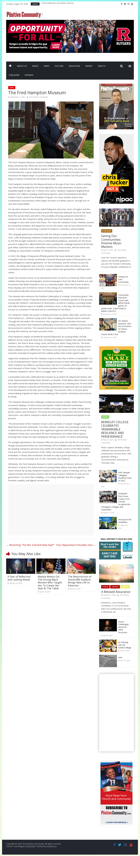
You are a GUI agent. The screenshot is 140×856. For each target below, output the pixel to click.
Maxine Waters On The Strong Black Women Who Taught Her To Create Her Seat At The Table (50, 582)
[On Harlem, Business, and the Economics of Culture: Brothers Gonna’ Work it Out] (108, 319)
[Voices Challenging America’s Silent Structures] (108, 620)
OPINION (29, 75)
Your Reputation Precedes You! (76, 545)
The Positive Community (38, 97)
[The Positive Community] (10, 66)
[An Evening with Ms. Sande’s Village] (108, 641)
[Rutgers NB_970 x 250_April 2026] (70, 21)
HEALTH (101, 66)
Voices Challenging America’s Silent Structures (123, 627)
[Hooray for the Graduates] (108, 518)
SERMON (125, 587)
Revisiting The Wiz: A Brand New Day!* (30, 545)
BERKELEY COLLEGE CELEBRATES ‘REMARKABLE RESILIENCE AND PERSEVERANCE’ (115, 429)
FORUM (105, 587)
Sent (120, 657)
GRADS (105, 417)
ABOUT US (22, 66)
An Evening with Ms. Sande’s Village (124, 645)
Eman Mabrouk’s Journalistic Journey (57, 4)
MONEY (88, 66)
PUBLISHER (14, 75)
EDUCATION (74, 66)
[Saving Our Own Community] (108, 275)
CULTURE (59, 66)
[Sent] (108, 656)
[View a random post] (130, 66)
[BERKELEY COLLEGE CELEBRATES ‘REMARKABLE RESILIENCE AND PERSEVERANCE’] (116, 396)
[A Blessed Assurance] (116, 565)
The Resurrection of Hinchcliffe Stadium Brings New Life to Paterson (79, 581)
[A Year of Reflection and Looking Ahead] (20, 560)
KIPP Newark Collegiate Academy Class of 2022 (125, 476)
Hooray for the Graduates (124, 521)
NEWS (46, 66)
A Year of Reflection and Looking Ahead (19, 578)
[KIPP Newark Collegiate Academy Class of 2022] (108, 471)
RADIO (35, 66)
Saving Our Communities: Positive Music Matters (111, 241)
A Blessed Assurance (115, 592)
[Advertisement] (51, 509)
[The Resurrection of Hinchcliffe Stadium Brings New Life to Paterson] (81, 560)
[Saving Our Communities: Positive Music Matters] (116, 210)
